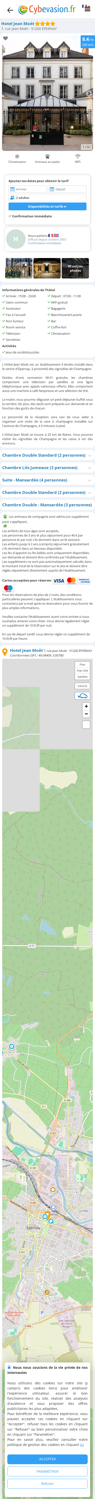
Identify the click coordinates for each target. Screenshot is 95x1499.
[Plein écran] (86, 724)
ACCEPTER (47, 1459)
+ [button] (86, 706)
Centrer (82, 686)
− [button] (86, 714)
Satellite (82, 676)
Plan (82, 664)
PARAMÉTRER (47, 1471)
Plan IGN (82, 670)
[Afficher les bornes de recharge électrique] (82, 695)
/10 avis (88, 41)
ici (82, 1444)
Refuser (47, 1483)
